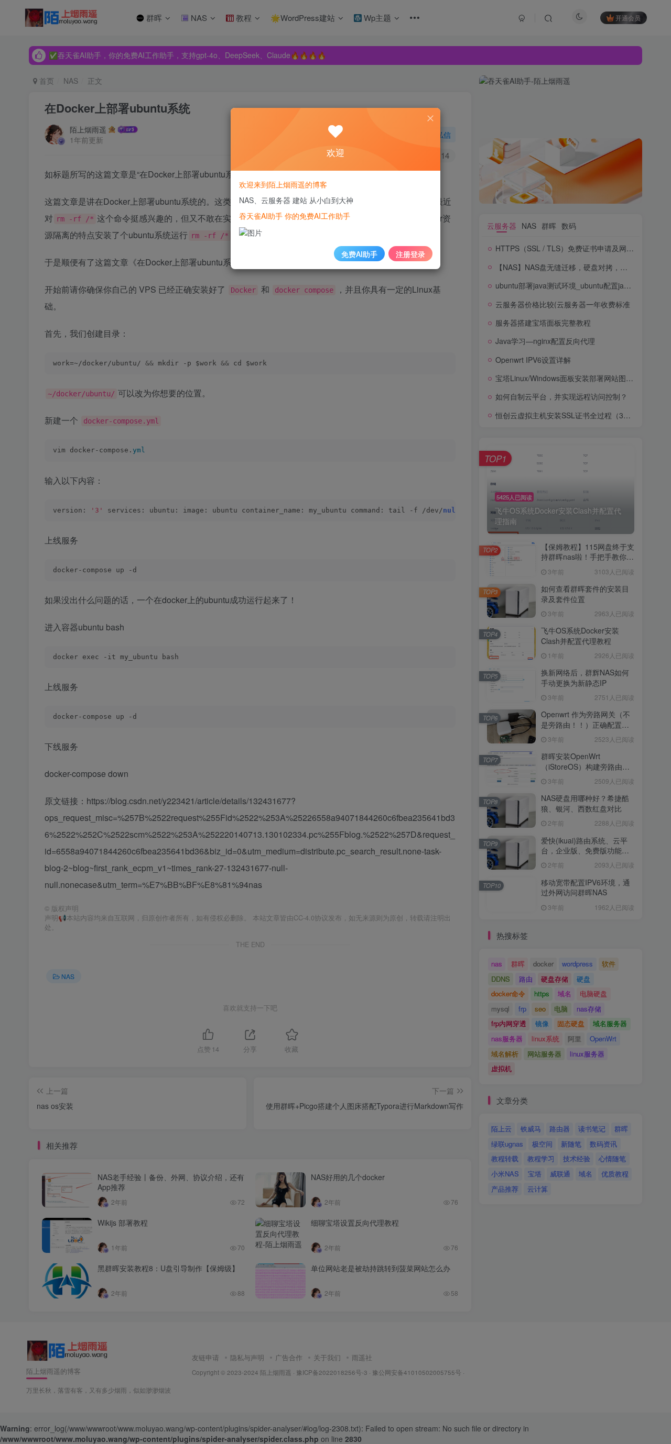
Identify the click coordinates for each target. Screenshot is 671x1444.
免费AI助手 (359, 254)
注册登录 (410, 254)
